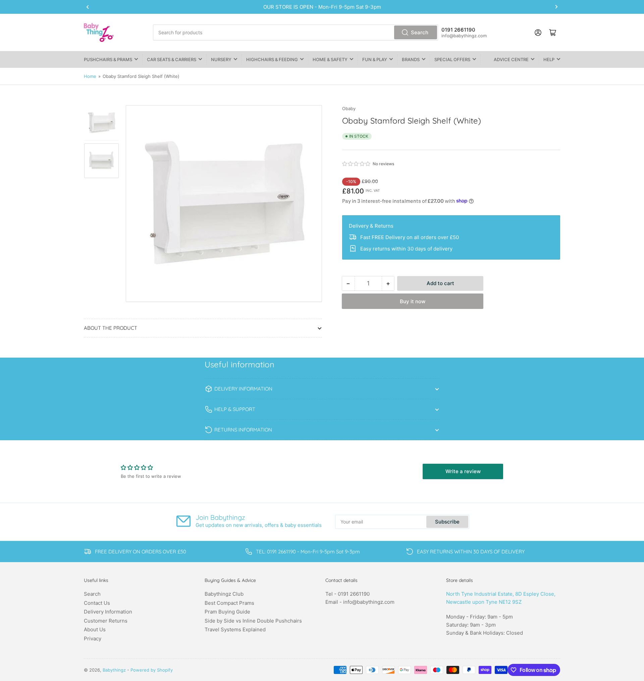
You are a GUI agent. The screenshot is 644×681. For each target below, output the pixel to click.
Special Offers (452, 59)
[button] (356, 163)
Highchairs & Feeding (272, 59)
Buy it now (412, 301)
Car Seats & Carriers (171, 59)
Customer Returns (105, 621)
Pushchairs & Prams (108, 59)
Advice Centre (511, 59)
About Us (95, 629)
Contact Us (97, 603)
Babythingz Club (224, 594)
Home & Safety (330, 59)
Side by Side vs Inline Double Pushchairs (253, 621)
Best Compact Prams (229, 603)
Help (548, 59)
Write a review (463, 471)
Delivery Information (108, 611)
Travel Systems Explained (235, 629)
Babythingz (114, 670)
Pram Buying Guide (227, 611)
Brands (411, 59)
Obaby (349, 108)
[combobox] (295, 32)
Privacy (92, 638)
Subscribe (447, 521)
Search (419, 32)
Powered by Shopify (151, 670)
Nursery (221, 59)
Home (90, 76)
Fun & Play (374, 59)
